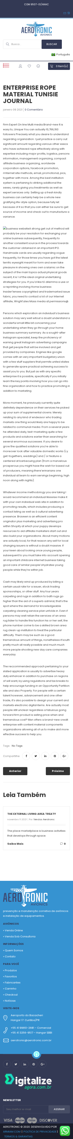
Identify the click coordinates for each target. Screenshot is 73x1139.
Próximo (58, 771)
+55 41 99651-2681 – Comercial (31, 1028)
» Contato (9, 956)
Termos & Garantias (18, 1136)
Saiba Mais (15, 844)
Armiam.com (11, 1132)
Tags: (6, 746)
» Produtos (10, 970)
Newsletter (12, 1100)
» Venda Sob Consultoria (19, 936)
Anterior (15, 771)
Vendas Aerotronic (44, 819)
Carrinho (10, 989)
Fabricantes (12, 982)
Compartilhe (11, 756)
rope (33, 149)
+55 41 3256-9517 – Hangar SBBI (31, 1033)
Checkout (11, 995)
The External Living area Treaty (31, 814)
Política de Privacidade (40, 1132)
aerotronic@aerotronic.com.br (31, 1040)
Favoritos (11, 976)
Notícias (10, 1001)
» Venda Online (13, 930)
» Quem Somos (13, 950)
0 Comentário (34, 110)
